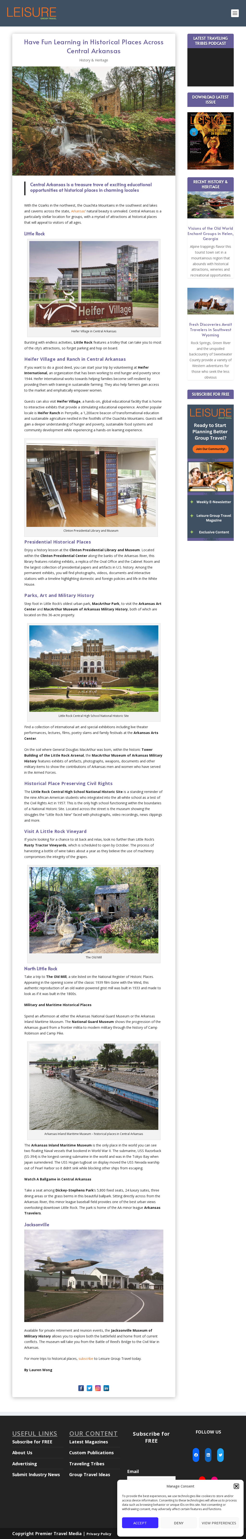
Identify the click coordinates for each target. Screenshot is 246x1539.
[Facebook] (81, 1388)
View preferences (219, 1522)
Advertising (24, 1464)
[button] (236, 1486)
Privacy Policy (98, 1533)
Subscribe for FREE (32, 1442)
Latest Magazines (88, 1442)
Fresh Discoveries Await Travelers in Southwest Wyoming (210, 329)
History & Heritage (93, 60)
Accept (140, 1522)
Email (133, 1471)
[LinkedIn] (106, 1388)
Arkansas (78, 211)
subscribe (86, 1358)
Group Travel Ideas (89, 1474)
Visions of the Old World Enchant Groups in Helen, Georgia (211, 233)
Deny (179, 1522)
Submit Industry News (36, 1474)
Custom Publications (91, 1452)
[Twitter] (89, 1388)
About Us (22, 1452)
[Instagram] (98, 1388)
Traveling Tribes (86, 1464)
